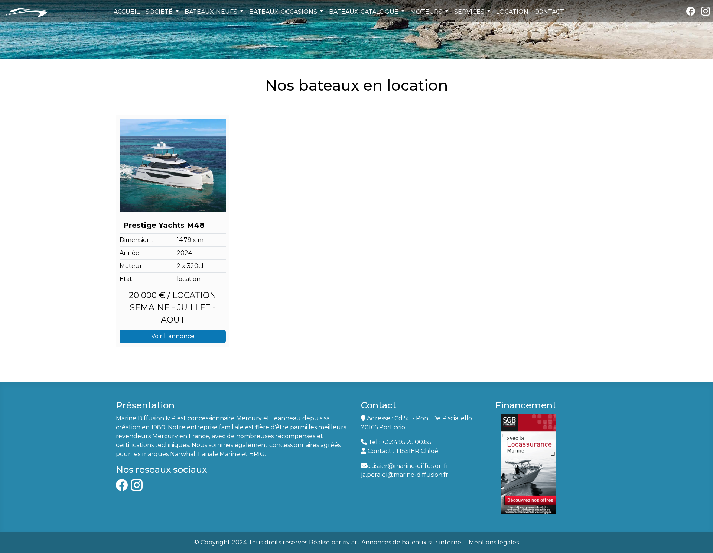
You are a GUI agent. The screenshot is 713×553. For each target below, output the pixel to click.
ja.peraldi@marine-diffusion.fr (404, 474)
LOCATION (512, 11)
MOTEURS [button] (427, 11)
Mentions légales (494, 542)
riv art (351, 542)
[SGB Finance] (528, 463)
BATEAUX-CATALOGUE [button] (364, 11)
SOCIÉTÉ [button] (160, 11)
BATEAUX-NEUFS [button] (212, 11)
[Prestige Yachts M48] (173, 165)
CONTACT (549, 11)
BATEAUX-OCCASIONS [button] (284, 11)
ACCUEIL (127, 11)
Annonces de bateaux (394, 542)
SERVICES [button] (470, 11)
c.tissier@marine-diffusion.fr (408, 465)
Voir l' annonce (173, 336)
